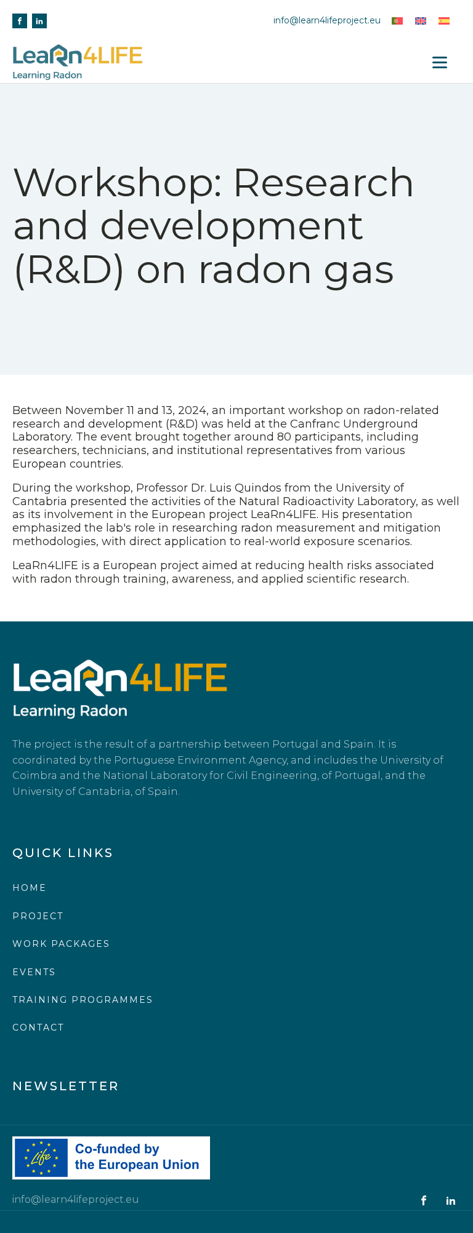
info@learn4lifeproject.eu (327, 20)
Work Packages (61, 943)
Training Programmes (82, 999)
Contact (38, 1027)
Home (29, 887)
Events (34, 972)
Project (37, 916)
